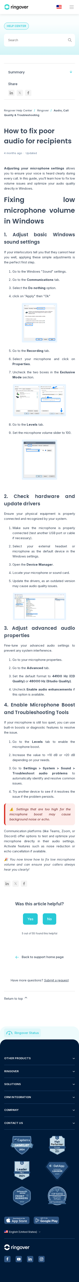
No (49, 919)
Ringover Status (27, 1033)
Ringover (43, 110)
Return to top (14, 999)
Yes (30, 919)
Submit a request (56, 980)
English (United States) (23, 1231)
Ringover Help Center (18, 110)
